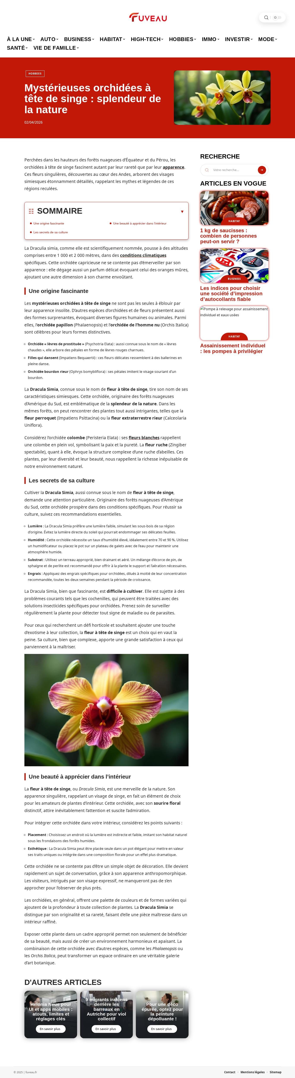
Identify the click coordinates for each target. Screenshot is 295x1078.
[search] (266, 17)
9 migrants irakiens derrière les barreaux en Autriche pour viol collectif (107, 1009)
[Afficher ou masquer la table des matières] (133, 211)
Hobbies (35, 73)
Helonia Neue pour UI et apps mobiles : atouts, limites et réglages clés (51, 1011)
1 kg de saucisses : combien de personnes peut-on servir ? (228, 235)
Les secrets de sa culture (50, 232)
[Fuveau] (147, 17)
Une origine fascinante (48, 223)
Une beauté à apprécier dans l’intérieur (140, 223)
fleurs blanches (144, 437)
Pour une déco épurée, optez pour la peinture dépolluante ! (162, 1011)
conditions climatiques (143, 255)
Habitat (234, 221)
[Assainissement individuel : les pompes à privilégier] (234, 323)
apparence (173, 167)
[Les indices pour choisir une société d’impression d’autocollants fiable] (234, 266)
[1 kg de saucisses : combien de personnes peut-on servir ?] (234, 208)
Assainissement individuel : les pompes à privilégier (232, 348)
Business (234, 278)
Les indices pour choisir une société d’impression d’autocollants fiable (231, 293)
